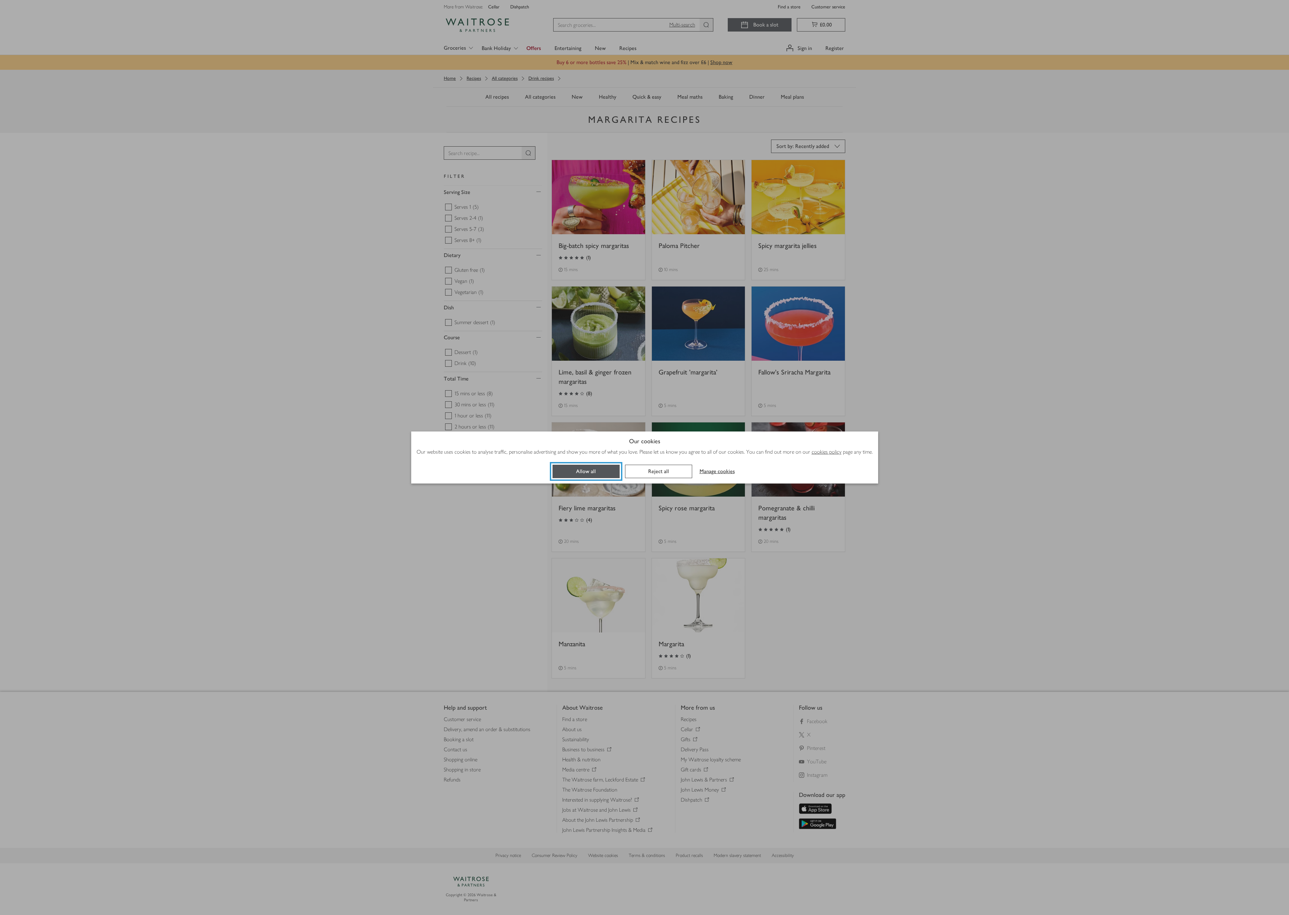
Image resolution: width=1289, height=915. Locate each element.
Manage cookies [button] (717, 471)
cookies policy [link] (827, 452)
